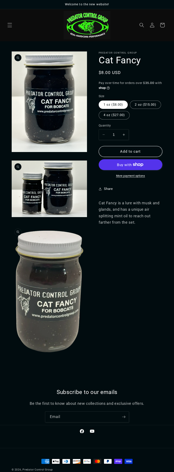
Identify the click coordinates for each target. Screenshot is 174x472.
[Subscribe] (124, 416)
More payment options (130, 175)
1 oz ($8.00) (113, 105)
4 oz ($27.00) (114, 115)
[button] (10, 25)
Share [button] (108, 189)
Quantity (105, 125)
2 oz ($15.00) (145, 105)
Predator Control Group (37, 469)
